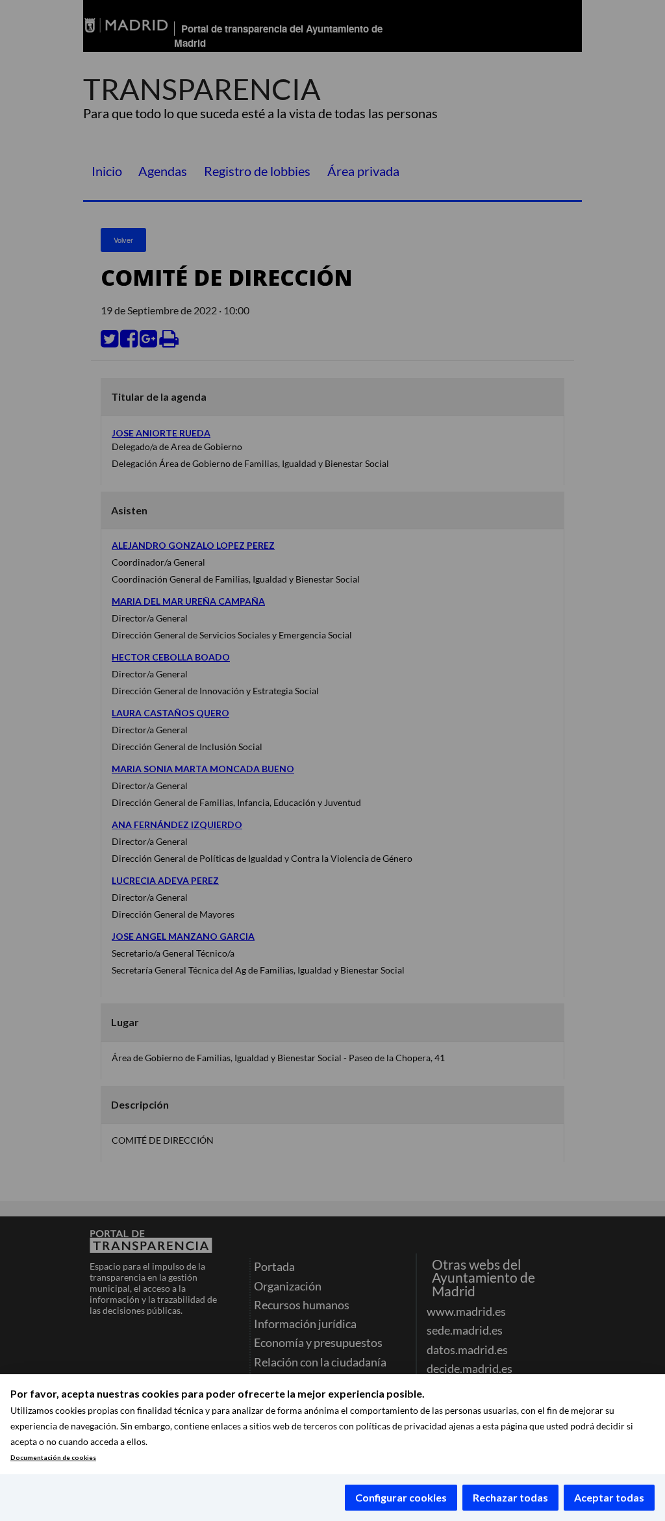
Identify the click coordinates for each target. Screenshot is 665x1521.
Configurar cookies (401, 1497)
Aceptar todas (609, 1497)
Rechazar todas (510, 1497)
